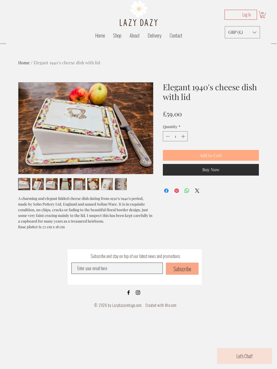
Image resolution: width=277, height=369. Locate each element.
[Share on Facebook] (166, 190)
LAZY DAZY (139, 22)
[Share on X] (197, 190)
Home (24, 62)
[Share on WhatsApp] (187, 190)
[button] (263, 14)
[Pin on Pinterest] (176, 190)
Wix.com (171, 305)
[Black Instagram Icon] (138, 293)
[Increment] (183, 136)
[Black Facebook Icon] (128, 293)
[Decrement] (167, 136)
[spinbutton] (175, 136)
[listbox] (242, 32)
